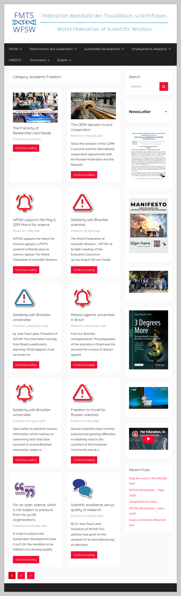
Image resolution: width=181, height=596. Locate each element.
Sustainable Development (102, 49)
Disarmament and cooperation (51, 49)
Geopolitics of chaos (143, 501)
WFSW (13, 49)
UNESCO (15, 60)
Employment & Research (149, 49)
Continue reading (26, 148)
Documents (38, 60)
